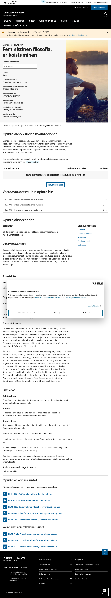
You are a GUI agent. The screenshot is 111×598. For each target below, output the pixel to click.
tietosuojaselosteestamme (75, 297)
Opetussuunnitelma (11, 62)
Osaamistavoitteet (85, 233)
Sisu (76, 21)
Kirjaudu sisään (99, 7)
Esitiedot (81, 230)
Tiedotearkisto (44, 564)
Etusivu (7, 21)
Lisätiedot (82, 245)
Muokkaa (54, 313)
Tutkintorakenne (47, 21)
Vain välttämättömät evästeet (24, 313)
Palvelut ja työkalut (14, 25)
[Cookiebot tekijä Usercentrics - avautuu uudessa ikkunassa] (93, 283)
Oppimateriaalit (84, 241)
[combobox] (20, 66)
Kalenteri (19, 21)
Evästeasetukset (81, 579)
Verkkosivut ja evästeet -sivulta (47, 297)
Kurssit (63, 21)
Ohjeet (32, 21)
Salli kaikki (87, 313)
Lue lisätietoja (93, 306)
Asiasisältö (82, 237)
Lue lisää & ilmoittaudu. (78, 35)
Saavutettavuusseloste (83, 574)
